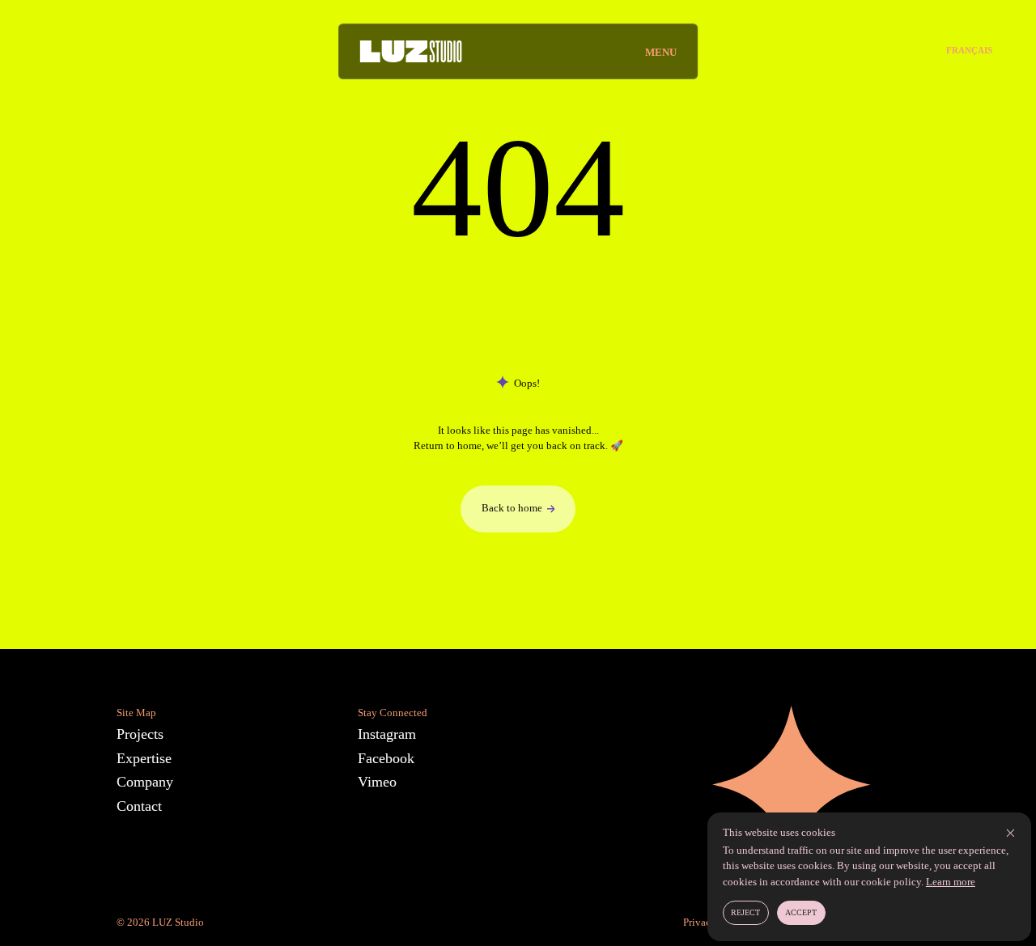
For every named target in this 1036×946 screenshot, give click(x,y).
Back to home (512, 508)
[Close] (1010, 833)
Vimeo (377, 782)
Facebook (386, 758)
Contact (139, 806)
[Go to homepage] (410, 51)
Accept (801, 912)
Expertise (144, 758)
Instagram (387, 734)
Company (145, 782)
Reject (745, 912)
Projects (140, 734)
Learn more (950, 882)
